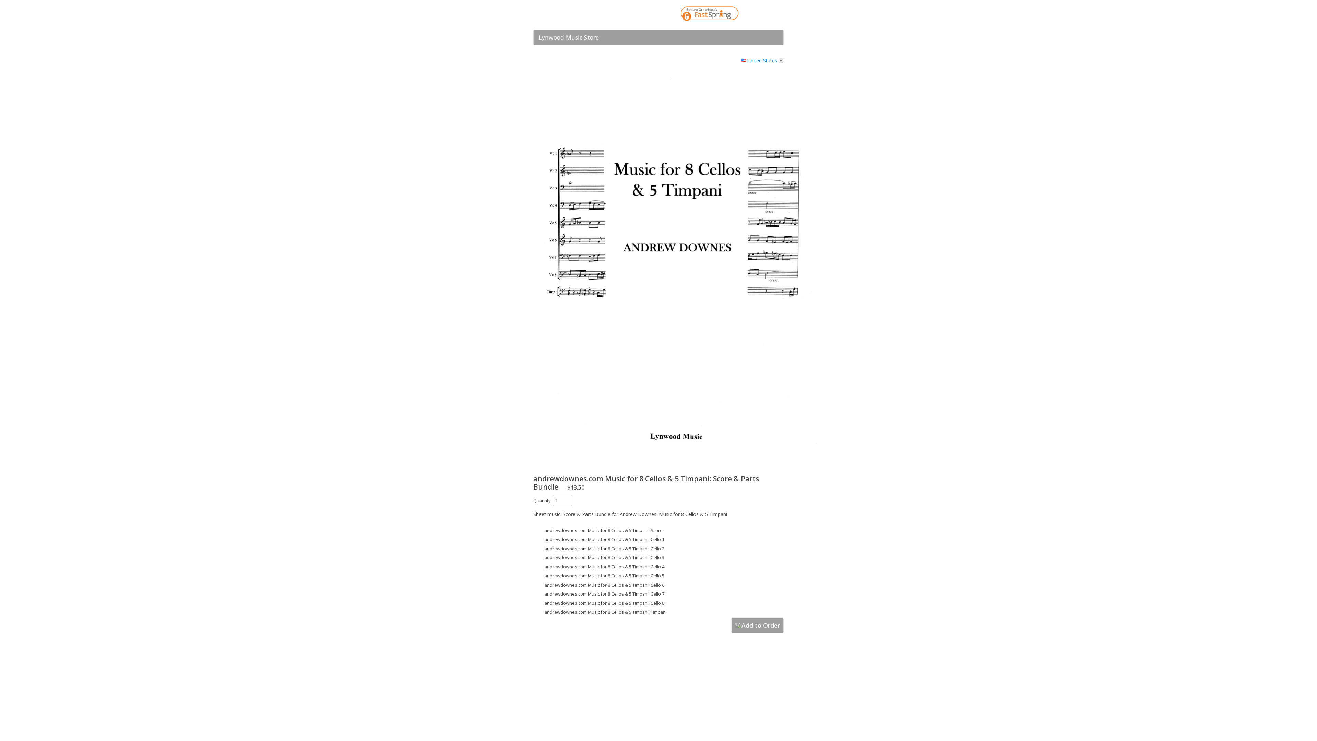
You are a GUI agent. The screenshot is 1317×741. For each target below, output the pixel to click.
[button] (765, 15)
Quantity (541, 501)
